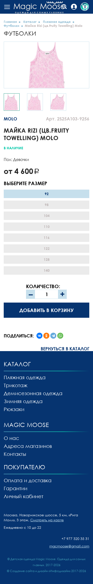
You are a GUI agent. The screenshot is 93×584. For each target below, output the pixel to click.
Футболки (11, 26)
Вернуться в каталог (65, 348)
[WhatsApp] (60, 336)
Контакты (15, 454)
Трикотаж (15, 385)
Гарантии (15, 488)
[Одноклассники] (46, 336)
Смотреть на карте (47, 520)
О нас (11, 438)
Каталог (29, 22)
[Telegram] (53, 336)
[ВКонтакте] (39, 336)
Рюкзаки (14, 409)
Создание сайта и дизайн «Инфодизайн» (40, 571)
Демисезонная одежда (33, 393)
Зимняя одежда (23, 401)
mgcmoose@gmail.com (69, 546)
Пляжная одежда (57, 22)
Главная (10, 22)
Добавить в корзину (46, 310)
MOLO (10, 118)
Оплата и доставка (28, 480)
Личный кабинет (23, 496)
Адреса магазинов (28, 446)
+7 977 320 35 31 (75, 538)
